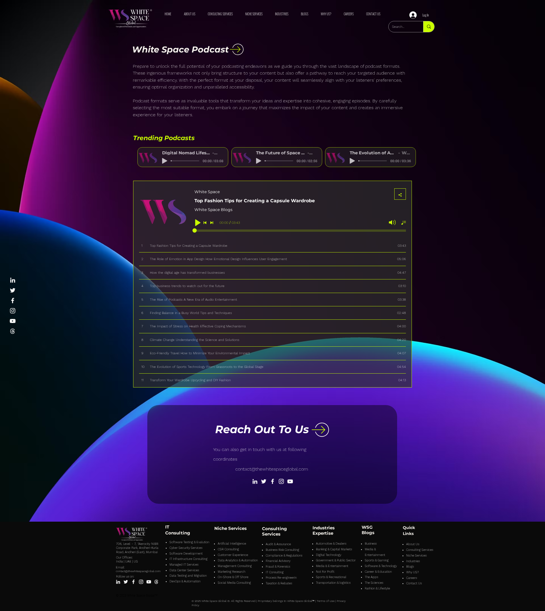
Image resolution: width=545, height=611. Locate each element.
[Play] (160, 161)
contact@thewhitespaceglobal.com (271, 469)
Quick (409, 527)
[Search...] (428, 26)
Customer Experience (233, 555)
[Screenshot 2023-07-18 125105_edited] (12, 331)
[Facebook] (12, 300)
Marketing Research (231, 572)
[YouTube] (12, 321)
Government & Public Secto (335, 560)
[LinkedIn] (12, 280)
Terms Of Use (325, 600)
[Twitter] (12, 290)
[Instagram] (12, 310)
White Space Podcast (180, 49)
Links (408, 533)
